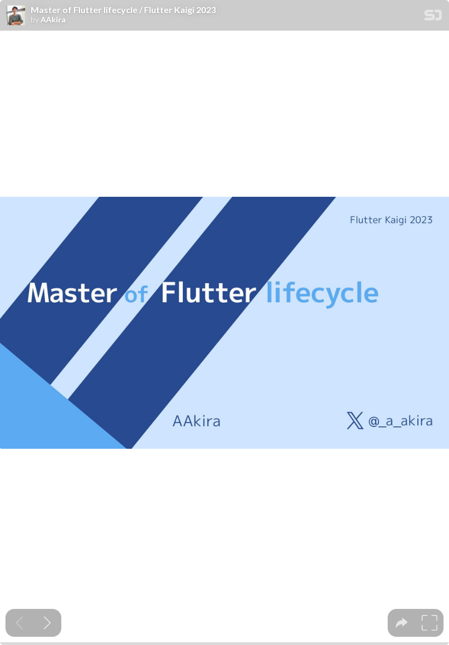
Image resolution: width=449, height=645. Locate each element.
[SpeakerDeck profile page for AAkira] (15, 15)
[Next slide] (47, 623)
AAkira (53, 20)
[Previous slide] (19, 623)
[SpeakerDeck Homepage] (433, 17)
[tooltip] (401, 623)
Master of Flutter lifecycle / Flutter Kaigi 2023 (123, 9)
